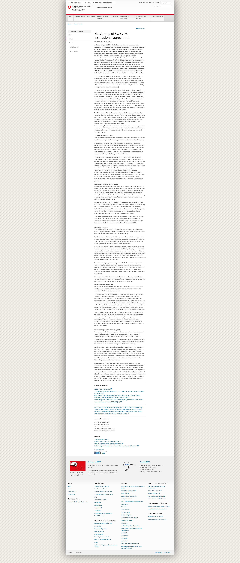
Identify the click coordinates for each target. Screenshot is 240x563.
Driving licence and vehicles (128, 496)
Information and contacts (155, 490)
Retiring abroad (98, 534)
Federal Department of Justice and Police (107, 444)
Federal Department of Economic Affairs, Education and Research (115, 446)
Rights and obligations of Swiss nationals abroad (105, 545)
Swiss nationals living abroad (102, 539)
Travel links (97, 510)
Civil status (124, 541)
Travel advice (91, 16)
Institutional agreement (102, 389)
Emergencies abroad (126, 499)
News (70, 16)
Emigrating (97, 526)
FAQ (95, 497)
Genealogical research (127, 520)
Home (69, 24)
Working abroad (99, 531)
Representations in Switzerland (103, 523)
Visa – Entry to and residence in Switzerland (156, 487)
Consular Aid (98, 508)
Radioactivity (98, 505)
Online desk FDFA (94, 462)
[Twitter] (97, 453)
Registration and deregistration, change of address (133, 487)
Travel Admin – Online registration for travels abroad (131, 529)
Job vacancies (71, 494)
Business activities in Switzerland (157, 499)
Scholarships (124, 523)
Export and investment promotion (157, 509)
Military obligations (126, 515)
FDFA (88, 2)
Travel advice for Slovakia (101, 486)
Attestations (124, 507)
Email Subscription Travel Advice (103, 513)
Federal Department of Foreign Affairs (106, 441)
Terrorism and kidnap (100, 500)
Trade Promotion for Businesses (130, 543)
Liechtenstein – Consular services (130, 526)
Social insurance (125, 509)
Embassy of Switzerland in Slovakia (77, 502)
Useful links (124, 533)
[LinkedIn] (99, 453)
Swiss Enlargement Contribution (157, 519)
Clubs (96, 542)
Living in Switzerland (154, 493)
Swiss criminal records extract (129, 517)
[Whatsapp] (102, 453)
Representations (80, 16)
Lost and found (125, 512)
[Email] (104, 453)
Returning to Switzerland (101, 537)
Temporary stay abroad (100, 529)
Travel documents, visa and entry (103, 494)
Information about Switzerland (156, 496)
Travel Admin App (99, 516)
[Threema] (101, 453)
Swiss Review (124, 535)
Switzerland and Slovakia (141, 17)
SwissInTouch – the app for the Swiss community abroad (131, 547)
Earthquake (97, 502)
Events (69, 489)
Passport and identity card (128, 490)
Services (115, 16)
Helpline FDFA (145, 462)
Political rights (125, 493)
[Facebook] (95, 453)
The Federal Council (76, 2)
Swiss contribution (157, 16)
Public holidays (72, 491)
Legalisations (124, 504)
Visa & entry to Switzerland (124, 17)
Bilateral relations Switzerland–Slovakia (159, 506)
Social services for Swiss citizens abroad (132, 501)
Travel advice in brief (100, 489)
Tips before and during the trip (103, 491)
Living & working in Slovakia (103, 17)
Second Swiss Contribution (155, 516)
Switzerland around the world (103, 2)
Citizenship (124, 538)
